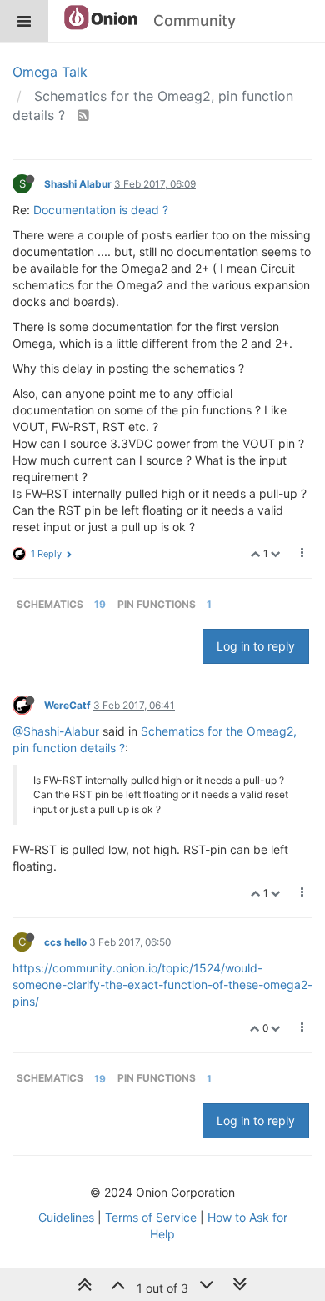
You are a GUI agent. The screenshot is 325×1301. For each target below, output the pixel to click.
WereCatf (67, 705)
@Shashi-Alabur (55, 731)
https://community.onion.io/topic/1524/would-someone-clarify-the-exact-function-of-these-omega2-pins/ (162, 984)
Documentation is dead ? (100, 210)
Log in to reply (256, 646)
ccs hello (65, 942)
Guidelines (66, 1217)
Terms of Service (151, 1217)
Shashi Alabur (78, 184)
